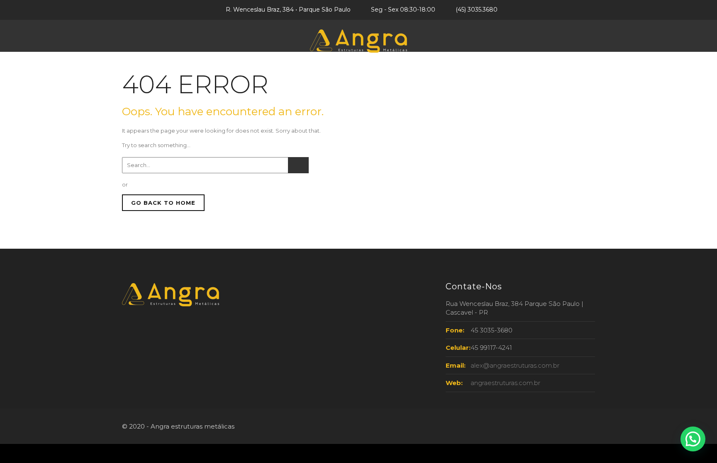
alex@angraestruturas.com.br (515, 365)
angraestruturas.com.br (505, 383)
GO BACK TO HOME (163, 202)
